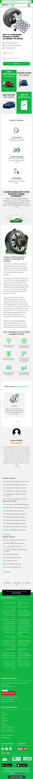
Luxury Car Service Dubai (13, 546)
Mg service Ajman (23, 645)
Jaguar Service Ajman (9, 630)
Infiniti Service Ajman (24, 628)
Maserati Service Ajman (24, 640)
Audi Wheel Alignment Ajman (15, 511)
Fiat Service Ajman (10, 621)
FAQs (2, 716)
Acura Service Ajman (9, 602)
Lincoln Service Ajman (9, 640)
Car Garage (4, 720)
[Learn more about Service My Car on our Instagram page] (10, 748)
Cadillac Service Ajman (24, 613)
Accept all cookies (16, 777)
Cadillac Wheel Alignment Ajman (16, 523)
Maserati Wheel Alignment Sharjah (16, 499)
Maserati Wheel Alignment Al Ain (16, 484)
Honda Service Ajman (9, 626)
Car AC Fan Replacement (13, 567)
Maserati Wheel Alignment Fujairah (16, 491)
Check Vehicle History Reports (15, 543)
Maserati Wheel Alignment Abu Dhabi (17, 481)
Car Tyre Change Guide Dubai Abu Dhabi (16, 550)
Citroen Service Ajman (24, 615)
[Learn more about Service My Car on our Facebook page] (6, 748)
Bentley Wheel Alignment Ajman (16, 514)
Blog (2, 722)
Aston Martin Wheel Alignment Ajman (17, 507)
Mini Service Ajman (9, 649)
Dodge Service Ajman (9, 619)
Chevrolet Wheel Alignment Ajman (16, 526)
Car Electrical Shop (11, 561)
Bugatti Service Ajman (8, 613)
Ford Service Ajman (23, 621)
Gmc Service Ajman (23, 623)
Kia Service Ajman (10, 632)
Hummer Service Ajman (25, 626)
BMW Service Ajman (23, 611)
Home (3, 712)
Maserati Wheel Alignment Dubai (16, 488)
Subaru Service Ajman (24, 661)
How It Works (5, 714)
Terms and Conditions (7, 735)
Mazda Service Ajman (9, 642)
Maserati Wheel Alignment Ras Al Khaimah (16, 495)
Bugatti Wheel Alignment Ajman (16, 520)
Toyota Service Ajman (24, 664)
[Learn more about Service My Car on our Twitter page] (2, 748)
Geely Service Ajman (9, 623)
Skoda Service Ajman (9, 661)
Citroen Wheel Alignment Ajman (16, 530)
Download (4, 725)
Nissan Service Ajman (9, 653)
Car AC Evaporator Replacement (16, 540)
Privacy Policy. (19, 773)
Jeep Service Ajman (23, 630)
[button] (15, 422)
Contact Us (4, 718)
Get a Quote (16, 593)
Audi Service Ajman (23, 607)
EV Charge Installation (7, 727)
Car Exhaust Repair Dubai (13, 557)
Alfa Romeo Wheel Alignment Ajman (17, 504)
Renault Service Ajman (8, 657)
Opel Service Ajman (23, 653)
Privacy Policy (5, 737)
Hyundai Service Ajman (8, 628)
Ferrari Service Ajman (24, 619)
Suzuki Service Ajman (9, 664)
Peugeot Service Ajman (8, 655)
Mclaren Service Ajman (24, 642)
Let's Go (17, 63)
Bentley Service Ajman (8, 611)
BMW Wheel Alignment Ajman (15, 517)
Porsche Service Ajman (24, 655)
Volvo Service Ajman (24, 666)
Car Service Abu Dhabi (7, 731)
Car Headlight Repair (12, 554)
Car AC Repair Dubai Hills (13, 564)
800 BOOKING (8, 692)
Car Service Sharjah (6, 729)
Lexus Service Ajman (24, 636)
